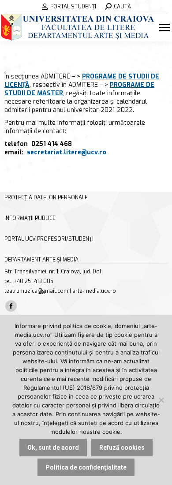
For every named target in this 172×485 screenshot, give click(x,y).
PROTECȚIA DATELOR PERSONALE (46, 197)
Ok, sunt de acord (53, 447)
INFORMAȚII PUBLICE (30, 218)
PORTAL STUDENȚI (73, 6)
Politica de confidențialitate (86, 467)
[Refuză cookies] (161, 399)
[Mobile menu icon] (165, 28)
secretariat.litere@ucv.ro (66, 152)
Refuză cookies (122, 447)
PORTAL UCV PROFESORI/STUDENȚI (48, 238)
